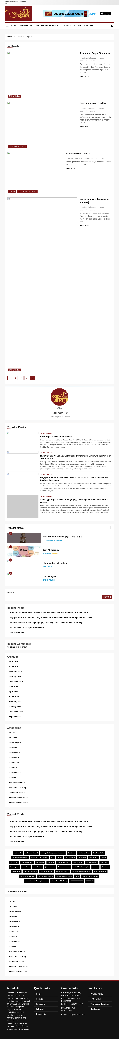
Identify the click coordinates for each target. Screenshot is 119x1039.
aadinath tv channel (31, 853)
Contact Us (41, 1014)
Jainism (55, 553)
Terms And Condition (100, 1004)
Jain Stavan (26, 867)
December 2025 (16, 681)
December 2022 (16, 712)
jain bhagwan (14, 1012)
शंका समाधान (89, 881)
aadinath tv (17, 853)
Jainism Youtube (27, 862)
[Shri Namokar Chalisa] (35, 173)
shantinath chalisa (17, 146)
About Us (40, 999)
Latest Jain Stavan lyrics (81, 867)
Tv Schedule (96, 999)
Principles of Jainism (30, 871)
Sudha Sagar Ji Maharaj (90, 876)
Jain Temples (26, 26)
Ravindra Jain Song (17, 788)
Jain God (13, 747)
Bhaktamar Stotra (98, 853)
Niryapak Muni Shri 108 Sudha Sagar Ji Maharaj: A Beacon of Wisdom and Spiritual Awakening (51, 617)
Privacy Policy (97, 994)
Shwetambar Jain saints (55, 563)
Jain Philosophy (51, 550)
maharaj (95, 867)
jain (52, 857)
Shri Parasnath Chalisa (45, 876)
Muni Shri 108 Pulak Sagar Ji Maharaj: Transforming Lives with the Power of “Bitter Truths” (49, 612)
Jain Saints (47, 567)
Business (47, 553)
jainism (103, 857)
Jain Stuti (66, 26)
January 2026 (15, 676)
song (77, 876)
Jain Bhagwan (50, 576)
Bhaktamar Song (84, 853)
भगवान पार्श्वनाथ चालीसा (76, 881)
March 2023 (14, 696)
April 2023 (13, 691)
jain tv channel (50, 867)
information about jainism (39, 857)
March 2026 (14, 666)
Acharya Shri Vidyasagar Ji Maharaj (52, 853)
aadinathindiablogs (89, 58)
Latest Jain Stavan (64, 867)
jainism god (14, 862)
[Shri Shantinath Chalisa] (42, 125)
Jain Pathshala (78, 862)
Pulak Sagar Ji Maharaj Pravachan (56, 436)
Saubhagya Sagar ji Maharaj (81, 871)
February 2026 (15, 671)
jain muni (51, 862)
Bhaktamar (71, 853)
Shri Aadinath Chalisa (52, 540)
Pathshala (105, 867)
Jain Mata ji (14, 757)
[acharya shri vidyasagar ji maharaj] (42, 284)
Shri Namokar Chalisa (47, 26)
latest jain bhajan (83, 26)
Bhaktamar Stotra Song (20, 857)
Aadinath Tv (59, 412)
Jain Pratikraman (91, 862)
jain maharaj (40, 862)
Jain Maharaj (46, 433)
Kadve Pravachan (17, 783)
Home (13, 26)
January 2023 (15, 707)
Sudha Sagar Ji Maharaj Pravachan (36, 881)
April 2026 (13, 661)
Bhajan (12, 192)
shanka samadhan (100, 871)
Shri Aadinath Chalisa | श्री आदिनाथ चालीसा (62, 537)
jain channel (93, 857)
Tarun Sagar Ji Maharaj (59, 881)
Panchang (40, 1004)
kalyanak (40, 1009)
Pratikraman (16, 871)
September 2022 (16, 717)
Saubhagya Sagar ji (62, 871)
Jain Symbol (37, 867)
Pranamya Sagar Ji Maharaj (95, 53)
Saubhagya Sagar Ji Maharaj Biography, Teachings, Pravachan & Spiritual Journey (46, 622)
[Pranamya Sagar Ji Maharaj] (42, 75)
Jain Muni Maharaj (63, 862)
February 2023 (15, 702)
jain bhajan (82, 857)
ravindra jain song (46, 871)
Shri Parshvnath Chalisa (64, 876)
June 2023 (13, 686)
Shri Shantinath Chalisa (93, 103)
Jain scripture (14, 867)
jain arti (59, 857)
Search (10, 592)
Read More (84, 76)
